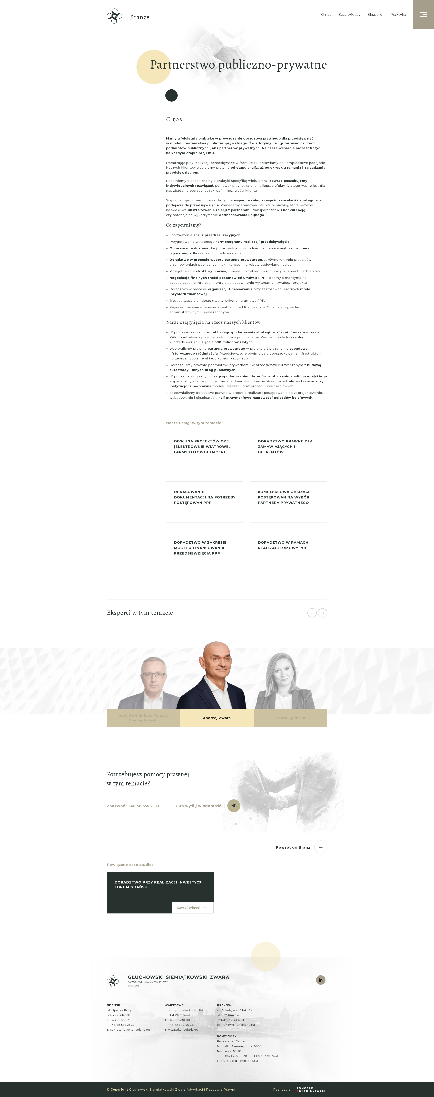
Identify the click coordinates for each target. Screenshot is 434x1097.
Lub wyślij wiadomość (198, 806)
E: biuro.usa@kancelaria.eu (237, 1060)
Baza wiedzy (349, 15)
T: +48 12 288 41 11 (230, 1020)
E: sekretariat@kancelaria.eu (128, 1029)
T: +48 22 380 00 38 (180, 1020)
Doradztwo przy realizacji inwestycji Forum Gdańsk (160, 892)
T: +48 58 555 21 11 (120, 1020)
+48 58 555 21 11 (143, 806)
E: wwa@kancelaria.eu (181, 1029)
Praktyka (398, 15)
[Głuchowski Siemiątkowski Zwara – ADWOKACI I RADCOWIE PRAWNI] (114, 16)
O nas (326, 15)
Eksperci (375, 15)
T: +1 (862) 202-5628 (232, 1056)
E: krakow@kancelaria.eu (236, 1024)
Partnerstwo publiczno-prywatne (217, 676)
